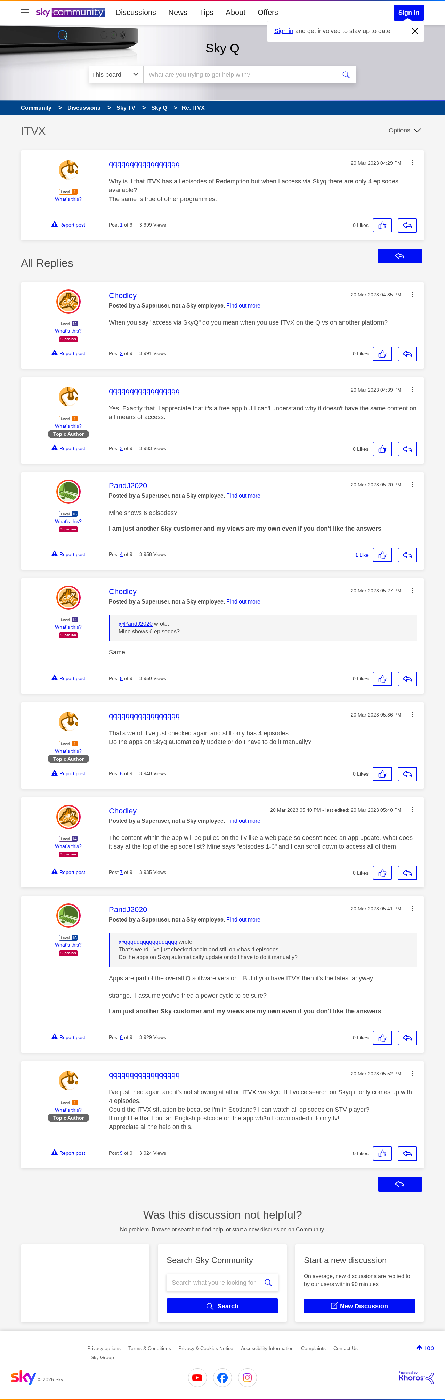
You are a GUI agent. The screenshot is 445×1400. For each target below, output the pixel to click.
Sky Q (222, 48)
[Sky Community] (70, 12)
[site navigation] (25, 12)
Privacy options (104, 1348)
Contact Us (345, 1348)
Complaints (313, 1348)
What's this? (68, 199)
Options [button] (399, 130)
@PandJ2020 (136, 624)
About (235, 12)
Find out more (243, 306)
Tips (206, 12)
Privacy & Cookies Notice (205, 1348)
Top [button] (429, 1347)
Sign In (408, 12)
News (177, 12)
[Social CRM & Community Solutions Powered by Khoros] (416, 1377)
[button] (412, 162)
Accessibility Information (267, 1348)
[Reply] (407, 225)
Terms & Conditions (149, 1348)
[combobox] (239, 74)
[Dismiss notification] (415, 31)
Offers (268, 12)
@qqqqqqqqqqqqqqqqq (148, 942)
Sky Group (102, 1357)
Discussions (135, 12)
